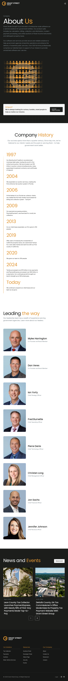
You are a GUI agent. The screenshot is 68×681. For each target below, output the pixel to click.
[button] (65, 4)
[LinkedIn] (61, 677)
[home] (11, 3)
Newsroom (59, 561)
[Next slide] (37, 618)
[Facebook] (64, 677)
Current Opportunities (56, 109)
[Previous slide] (31, 618)
